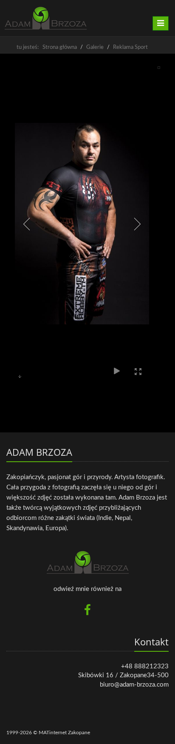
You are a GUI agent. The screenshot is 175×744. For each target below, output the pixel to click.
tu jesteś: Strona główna (47, 47)
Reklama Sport (130, 47)
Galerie (95, 47)
